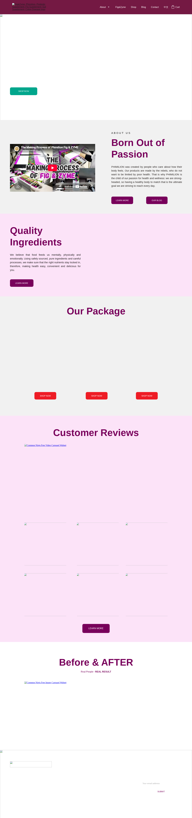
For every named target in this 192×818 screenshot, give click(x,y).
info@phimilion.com (30, 774)
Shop (133, 7)
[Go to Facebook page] (25, 796)
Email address (147, 778)
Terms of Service (96, 792)
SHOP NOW (23, 91)
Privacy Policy (96, 783)
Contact (155, 7)
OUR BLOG (157, 200)
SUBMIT (161, 791)
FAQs (96, 774)
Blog (143, 7)
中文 (166, 7)
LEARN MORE (122, 200)
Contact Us (95, 779)
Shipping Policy (96, 788)
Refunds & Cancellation (96, 797)
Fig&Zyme (120, 7)
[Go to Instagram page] (35, 796)
